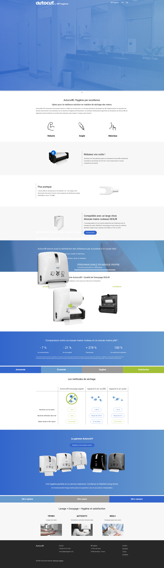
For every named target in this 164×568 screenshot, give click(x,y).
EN (127, 2)
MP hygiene (115, 2)
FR (122, 2)
